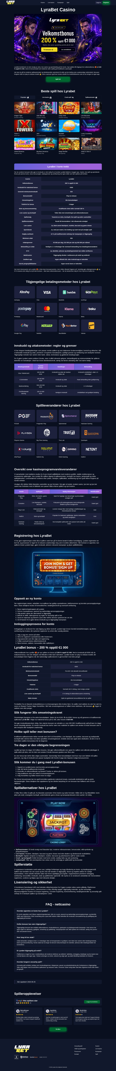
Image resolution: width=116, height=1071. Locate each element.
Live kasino (45, 97)
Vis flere (58, 1029)
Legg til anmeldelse (92, 1001)
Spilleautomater (90, 97)
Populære (23, 97)
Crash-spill (68, 97)
